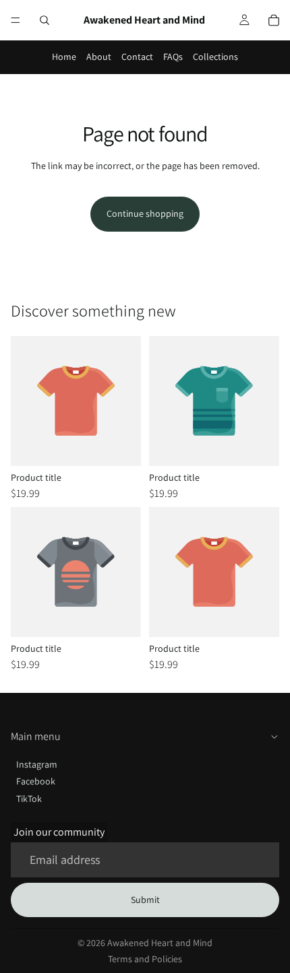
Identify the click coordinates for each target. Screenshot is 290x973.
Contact (137, 57)
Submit (145, 900)
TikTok (29, 799)
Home (64, 57)
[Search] (44, 20)
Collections (215, 57)
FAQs (173, 57)
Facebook (35, 781)
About (98, 57)
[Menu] (15, 20)
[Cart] (274, 20)
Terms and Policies (145, 959)
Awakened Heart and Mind (159, 943)
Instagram (36, 764)
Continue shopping (145, 213)
